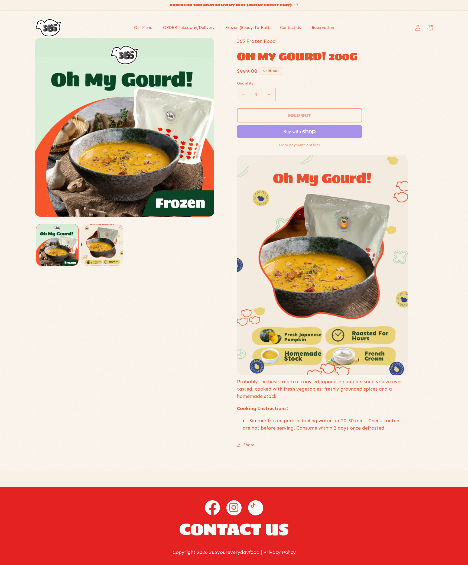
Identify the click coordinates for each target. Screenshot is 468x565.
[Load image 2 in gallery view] (102, 245)
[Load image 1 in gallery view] (57, 245)
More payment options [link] (299, 145)
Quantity (245, 83)
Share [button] (248, 445)
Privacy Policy (279, 552)
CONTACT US (234, 529)
